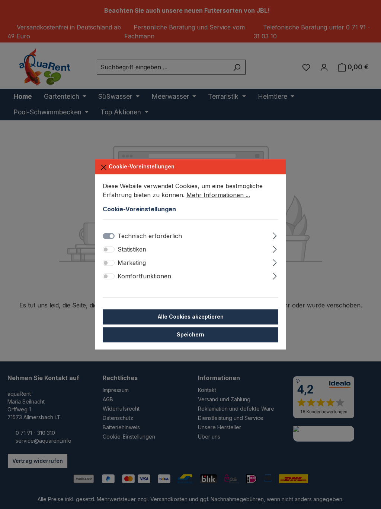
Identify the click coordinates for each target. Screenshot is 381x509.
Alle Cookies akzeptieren (191, 317)
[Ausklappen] (274, 235)
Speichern (190, 335)
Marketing (132, 263)
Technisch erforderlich (150, 236)
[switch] (109, 250)
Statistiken (132, 249)
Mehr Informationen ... (218, 195)
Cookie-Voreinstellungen (141, 166)
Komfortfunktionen (144, 276)
